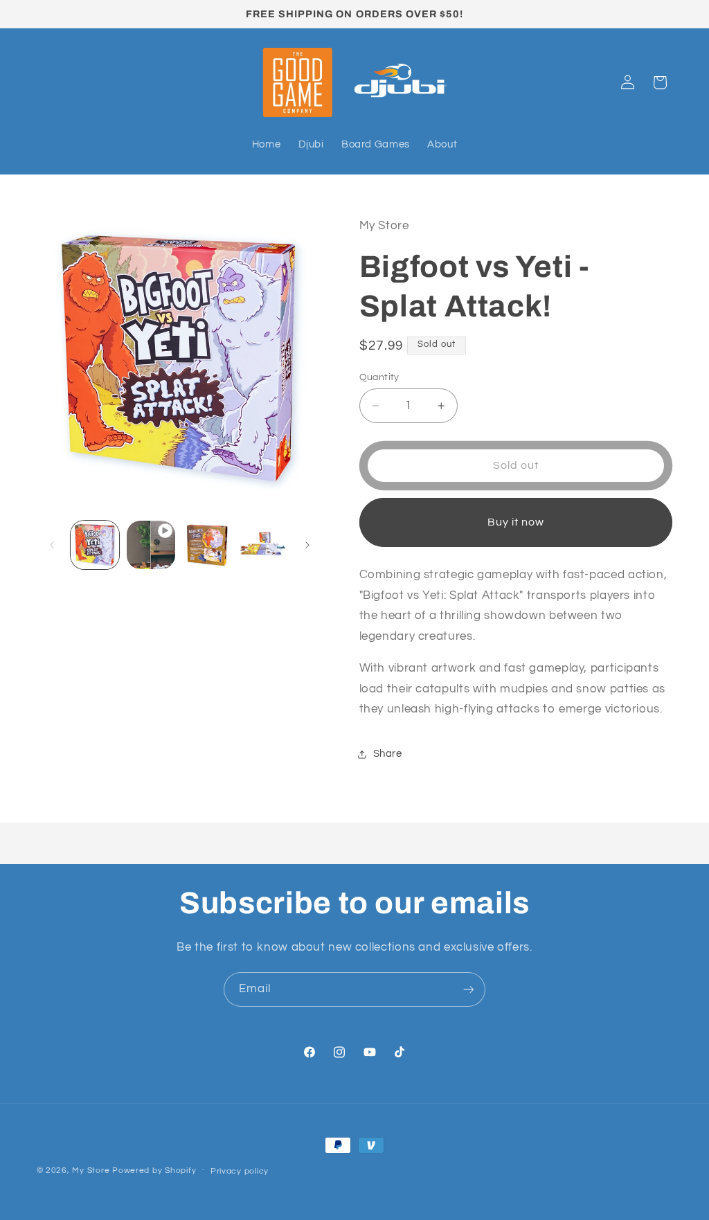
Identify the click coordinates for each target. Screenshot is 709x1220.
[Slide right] (307, 545)
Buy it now (516, 522)
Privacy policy (239, 1171)
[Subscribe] (469, 989)
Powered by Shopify (154, 1170)
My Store (90, 1170)
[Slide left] (52, 545)
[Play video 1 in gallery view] (151, 545)
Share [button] (387, 753)
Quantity (379, 377)
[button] (660, 82)
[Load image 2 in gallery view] (206, 545)
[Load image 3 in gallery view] (262, 545)
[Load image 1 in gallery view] (95, 545)
